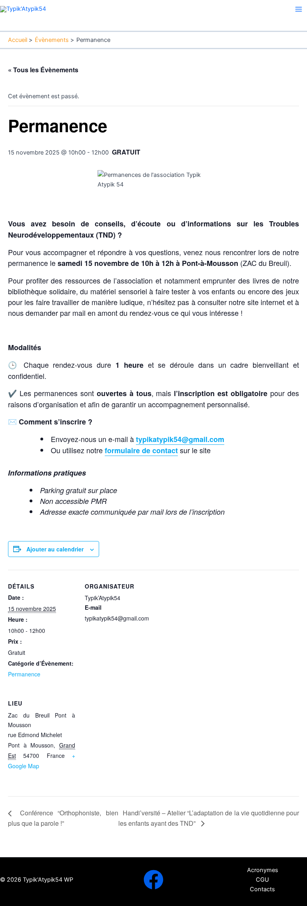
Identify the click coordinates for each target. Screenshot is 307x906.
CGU (262, 879)
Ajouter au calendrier (55, 549)
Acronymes (262, 870)
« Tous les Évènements (43, 69)
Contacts (262, 889)
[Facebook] (153, 880)
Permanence (24, 674)
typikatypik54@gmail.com (180, 439)
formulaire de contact (141, 450)
